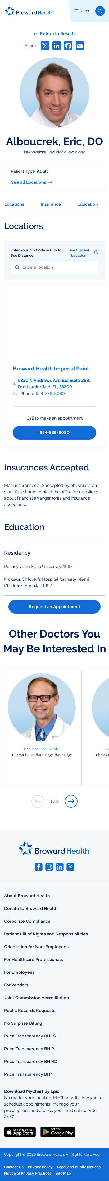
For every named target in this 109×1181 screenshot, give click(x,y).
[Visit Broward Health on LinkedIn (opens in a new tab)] (60, 867)
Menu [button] (85, 10)
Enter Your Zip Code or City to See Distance (36, 253)
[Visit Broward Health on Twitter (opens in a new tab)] (70, 867)
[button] (100, 11)
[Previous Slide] (37, 801)
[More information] (96, 252)
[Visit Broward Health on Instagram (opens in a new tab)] (49, 867)
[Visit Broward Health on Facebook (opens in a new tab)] (38, 867)
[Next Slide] (71, 801)
